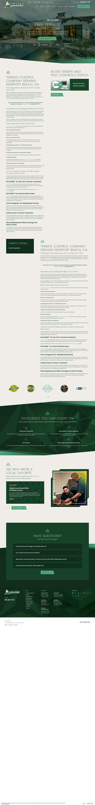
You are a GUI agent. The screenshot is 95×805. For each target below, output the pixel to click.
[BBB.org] (72, 595)
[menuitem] (20, 248)
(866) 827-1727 (37, 104)
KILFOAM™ (8, 196)
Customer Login (36, 2)
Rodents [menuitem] (53, 6)
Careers (30, 2)
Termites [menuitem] (48, 6)
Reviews (27, 606)
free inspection (38, 95)
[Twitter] (81, 593)
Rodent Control (29, 598)
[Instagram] (78, 593)
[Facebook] (75, 593)
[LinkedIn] (86, 593)
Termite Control (29, 596)
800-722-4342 (52, 20)
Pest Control (28, 599)
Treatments (28, 605)
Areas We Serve (29, 603)
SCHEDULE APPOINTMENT (45, 38)
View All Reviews (17, 508)
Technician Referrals (30, 593)
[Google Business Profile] (72, 593)
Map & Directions (44, 597)
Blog (51, 2)
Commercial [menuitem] (60, 6)
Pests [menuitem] (66, 6)
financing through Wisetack (29, 159)
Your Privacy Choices (18, 622)
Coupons (47, 2)
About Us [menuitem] (42, 6)
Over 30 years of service (11, 126)
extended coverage (74, 343)
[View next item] (48, 396)
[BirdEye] (78, 595)
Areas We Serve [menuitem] (72, 6)
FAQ (42, 2)
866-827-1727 (85, 2)
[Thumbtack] (89, 593)
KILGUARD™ (8, 184)
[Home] (14, 5)
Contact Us (82, 6)
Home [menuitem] (36, 6)
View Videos (55, 94)
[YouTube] (83, 593)
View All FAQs (45, 572)
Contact (27, 608)
